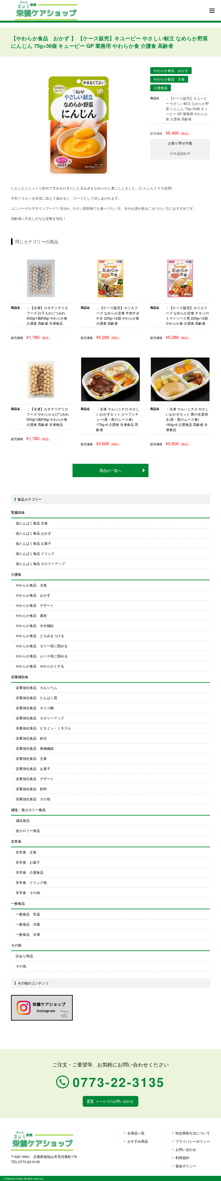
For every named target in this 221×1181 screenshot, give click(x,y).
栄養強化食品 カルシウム (36, 687)
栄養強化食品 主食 (31, 758)
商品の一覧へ (110, 470)
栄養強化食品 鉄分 (31, 738)
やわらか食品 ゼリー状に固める (42, 645)
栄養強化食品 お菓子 (33, 768)
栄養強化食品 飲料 (31, 788)
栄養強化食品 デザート (35, 778)
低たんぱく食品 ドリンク (35, 553)
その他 (21, 966)
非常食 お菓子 (28, 862)
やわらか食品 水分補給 (35, 625)
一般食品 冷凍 (28, 934)
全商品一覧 (136, 1133)
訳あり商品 (24, 955)
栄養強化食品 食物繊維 (35, 748)
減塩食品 (23, 820)
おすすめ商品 (137, 1141)
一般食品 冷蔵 (28, 924)
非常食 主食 (26, 852)
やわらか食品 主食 (31, 585)
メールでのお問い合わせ (115, 1101)
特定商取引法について (192, 1133)
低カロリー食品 (28, 830)
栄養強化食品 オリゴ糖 (35, 707)
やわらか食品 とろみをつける (40, 635)
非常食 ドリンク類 (31, 882)
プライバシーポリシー (192, 1141)
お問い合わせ (185, 1149)
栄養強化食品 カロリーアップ (40, 717)
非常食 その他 (28, 892)
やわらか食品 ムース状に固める (42, 655)
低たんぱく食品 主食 (32, 523)
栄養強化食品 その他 (33, 798)
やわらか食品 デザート (35, 605)
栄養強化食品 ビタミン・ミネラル (43, 728)
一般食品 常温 (28, 914)
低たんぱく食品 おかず (33, 533)
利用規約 (182, 1157)
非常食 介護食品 (29, 872)
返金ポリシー (185, 1165)
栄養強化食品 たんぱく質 (36, 697)
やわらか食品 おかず (33, 595)
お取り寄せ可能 (180, 143)
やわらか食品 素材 (31, 615)
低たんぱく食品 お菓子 (33, 543)
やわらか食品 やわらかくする (40, 666)
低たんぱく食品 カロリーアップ (40, 563)
